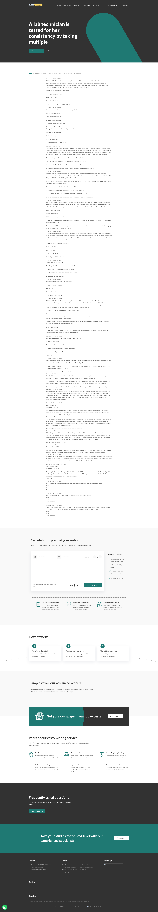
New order (125, 5)
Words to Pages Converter (69, 867)
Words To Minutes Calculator (69, 869)
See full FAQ (35, 811)
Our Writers (77, 5)
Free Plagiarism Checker (85, 864)
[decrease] (94, 556)
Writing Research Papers (52, 886)
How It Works (86, 5)
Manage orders (113, 5)
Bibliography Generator (68, 872)
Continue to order (93, 585)
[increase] (100, 556)
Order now (35, 51)
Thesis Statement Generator (86, 867)
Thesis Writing (32, 886)
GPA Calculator (83, 869)
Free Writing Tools (67, 864)
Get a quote (52, 51)
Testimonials (67, 5)
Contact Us (96, 5)
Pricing (59, 5)
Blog (103, 5)
